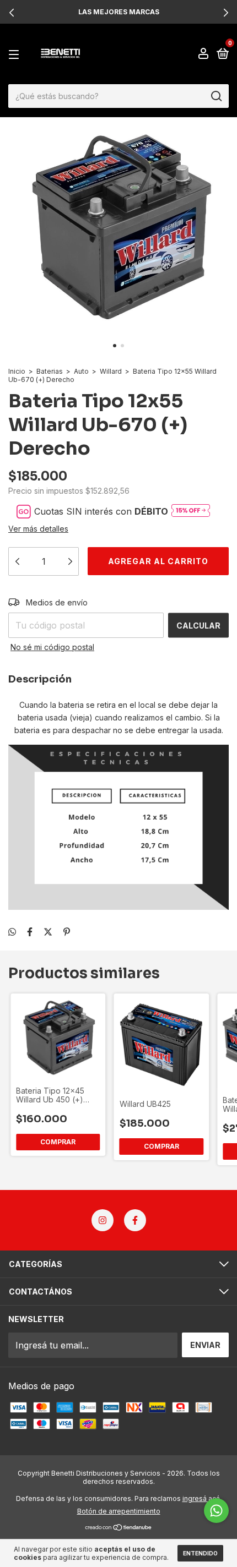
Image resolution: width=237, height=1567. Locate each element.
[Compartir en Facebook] (30, 931)
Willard (111, 371)
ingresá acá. (202, 1498)
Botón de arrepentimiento (118, 1511)
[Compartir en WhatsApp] (12, 931)
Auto (81, 371)
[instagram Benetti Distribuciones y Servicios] (102, 1220)
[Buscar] (216, 96)
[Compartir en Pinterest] (66, 931)
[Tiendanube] (118, 1527)
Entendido (200, 1553)
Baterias (49, 371)
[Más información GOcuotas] (190, 511)
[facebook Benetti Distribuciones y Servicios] (135, 1220)
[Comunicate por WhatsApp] (216, 1510)
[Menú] (15, 54)
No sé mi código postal (52, 647)
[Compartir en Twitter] (48, 931)
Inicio (16, 371)
